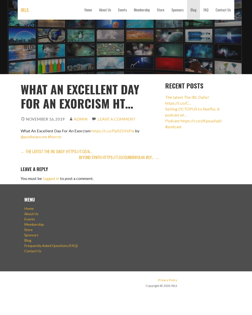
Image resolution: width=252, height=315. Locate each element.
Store (160, 9)
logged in (51, 178)
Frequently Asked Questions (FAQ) (51, 245)
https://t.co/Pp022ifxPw (112, 130)
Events (122, 9)
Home (88, 9)
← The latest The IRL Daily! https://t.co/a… (56, 151)
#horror (55, 136)
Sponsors (177, 9)
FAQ (206, 9)
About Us (105, 9)
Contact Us (223, 9)
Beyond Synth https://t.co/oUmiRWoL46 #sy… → (119, 157)
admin (81, 119)
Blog (193, 9)
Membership (142, 9)
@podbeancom (34, 136)
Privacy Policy (167, 280)
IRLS (25, 9)
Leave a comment (116, 119)
